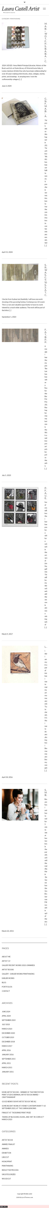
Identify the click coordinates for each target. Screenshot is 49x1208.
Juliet (30, 1194)
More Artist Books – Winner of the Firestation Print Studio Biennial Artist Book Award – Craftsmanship (23, 1094)
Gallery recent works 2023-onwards (18, 965)
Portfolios (7, 987)
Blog (4, 982)
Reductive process (10, 1170)
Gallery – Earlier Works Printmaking (18, 974)
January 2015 (8, 1072)
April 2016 (6, 1050)
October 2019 (8, 1037)
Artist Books (8, 970)
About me (6, 957)
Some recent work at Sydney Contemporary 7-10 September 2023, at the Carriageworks (24, 1107)
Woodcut (6, 1179)
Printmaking (7, 1166)
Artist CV (6, 961)
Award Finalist (8, 1144)
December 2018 (8, 1042)
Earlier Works (8, 978)
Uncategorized (9, 1174)
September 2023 (8, 1020)
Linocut (5, 1157)
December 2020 (8, 1033)
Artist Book (7, 1140)
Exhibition (6, 1153)
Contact (6, 991)
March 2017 (7, 1046)
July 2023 (6, 1024)
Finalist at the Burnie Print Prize (16, 1113)
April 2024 (6, 1016)
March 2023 (7, 1029)
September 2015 (8, 1059)
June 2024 (6, 1012)
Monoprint (7, 1161)
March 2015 (7, 1067)
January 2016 (8, 1055)
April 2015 (6, 1063)
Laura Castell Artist (20, 9)
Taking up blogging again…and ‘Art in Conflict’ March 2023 (23, 1118)
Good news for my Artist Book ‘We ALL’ (19, 1101)
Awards (5, 1149)
